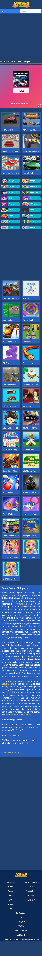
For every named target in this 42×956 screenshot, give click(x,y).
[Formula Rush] (10, 126)
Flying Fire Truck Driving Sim (10, 173)
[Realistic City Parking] (10, 148)
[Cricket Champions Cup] (31, 446)
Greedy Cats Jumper (31, 385)
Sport (11, 221)
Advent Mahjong (10, 449)
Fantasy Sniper (9, 385)
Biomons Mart (29, 557)
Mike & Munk (28, 406)
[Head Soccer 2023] (11, 532)
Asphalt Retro (29, 173)
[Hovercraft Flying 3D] (31, 511)
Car (31, 216)
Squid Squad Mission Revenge (16, 428)
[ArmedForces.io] (31, 489)
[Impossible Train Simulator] (11, 338)
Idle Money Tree (29, 471)
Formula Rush (7, 130)
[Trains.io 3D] (31, 360)
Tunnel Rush (28, 320)
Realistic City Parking (10, 151)
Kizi (21, 917)
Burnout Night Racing (21, 714)
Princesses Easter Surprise (14, 557)
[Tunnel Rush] (31, 317)
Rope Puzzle (8, 492)
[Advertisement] (21, 37)
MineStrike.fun (29, 341)
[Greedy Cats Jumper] (31, 381)
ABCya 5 (12, 186)
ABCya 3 (21, 604)
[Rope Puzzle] (11, 489)
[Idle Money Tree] (31, 468)
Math (32, 221)
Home (2, 61)
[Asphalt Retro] (31, 169)
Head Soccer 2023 (11, 536)
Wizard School (9, 514)
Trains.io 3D (28, 363)
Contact (31, 900)
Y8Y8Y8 (21, 926)
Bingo (11, 227)
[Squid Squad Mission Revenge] (11, 424)
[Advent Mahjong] (11, 446)
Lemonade (7, 320)
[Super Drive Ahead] (11, 468)
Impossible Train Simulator (14, 341)
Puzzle (32, 210)
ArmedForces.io (29, 492)
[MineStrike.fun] (31, 338)
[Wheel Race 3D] (11, 403)
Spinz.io (26, 298)
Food (11, 216)
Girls (10, 198)
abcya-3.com (8, 684)
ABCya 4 (33, 181)
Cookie (31, 886)
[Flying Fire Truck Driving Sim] (10, 169)
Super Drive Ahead (11, 471)
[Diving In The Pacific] (31, 532)
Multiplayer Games (10, 752)
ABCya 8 (12, 192)
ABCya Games (21, 930)
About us (32, 895)
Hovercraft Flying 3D (31, 514)
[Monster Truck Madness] (11, 295)
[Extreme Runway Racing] (31, 148)
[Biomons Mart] (31, 554)
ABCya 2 (12, 181)
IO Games (34, 204)
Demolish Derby (29, 130)
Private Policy (31, 891)
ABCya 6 (33, 186)
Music (11, 210)
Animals (12, 204)
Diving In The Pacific (31, 536)
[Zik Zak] (11, 360)
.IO (10, 900)
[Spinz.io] (31, 295)
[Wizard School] (11, 511)
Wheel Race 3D (9, 406)
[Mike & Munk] (31, 403)
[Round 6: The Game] (31, 424)
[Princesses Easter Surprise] (11, 554)
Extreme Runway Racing (31, 151)
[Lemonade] (11, 317)
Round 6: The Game (31, 428)
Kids (31, 198)
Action (32, 227)
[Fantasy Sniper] (11, 381)
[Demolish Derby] (31, 126)
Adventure (34, 192)
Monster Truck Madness (13, 298)
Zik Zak (6, 363)
